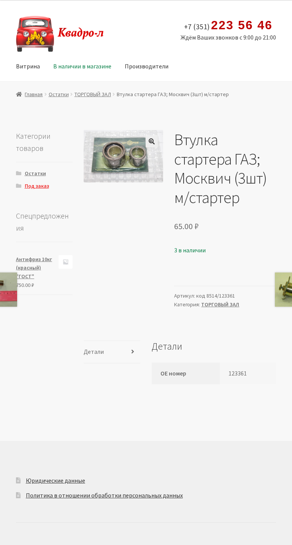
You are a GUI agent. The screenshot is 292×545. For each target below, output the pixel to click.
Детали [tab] (94, 351)
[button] (152, 141)
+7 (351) (228, 25)
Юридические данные (55, 480)
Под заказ (37, 185)
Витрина (28, 66)
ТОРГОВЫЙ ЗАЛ (93, 94)
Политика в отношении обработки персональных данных (104, 495)
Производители (146, 66)
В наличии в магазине (82, 66)
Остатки (59, 94)
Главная (34, 94)
